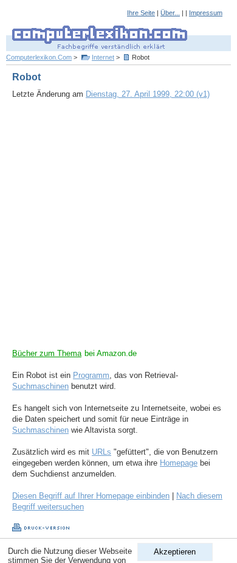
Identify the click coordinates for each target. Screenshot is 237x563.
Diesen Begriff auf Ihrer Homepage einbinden (91, 495)
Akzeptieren (175, 551)
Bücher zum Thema (46, 353)
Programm (91, 375)
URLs (101, 451)
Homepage (178, 462)
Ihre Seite (141, 12)
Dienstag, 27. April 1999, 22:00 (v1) (148, 94)
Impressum (205, 12)
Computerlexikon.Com (39, 57)
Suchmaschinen (40, 386)
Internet (103, 57)
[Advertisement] (118, 229)
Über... (170, 12)
